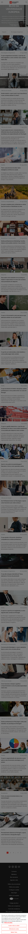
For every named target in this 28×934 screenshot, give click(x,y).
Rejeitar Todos (14, 932)
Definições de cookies (14, 928)
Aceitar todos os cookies (14, 925)
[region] (14, 923)
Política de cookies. (8, 922)
